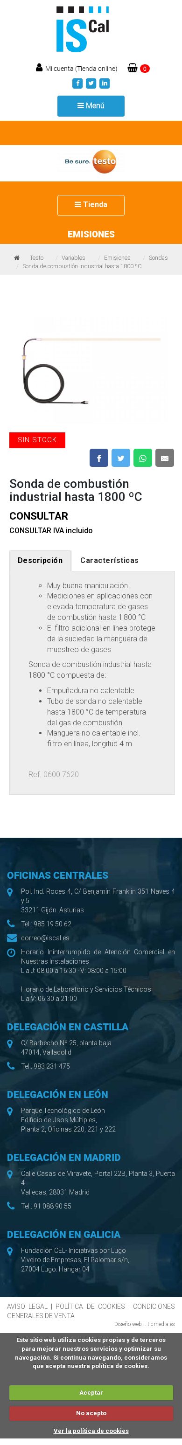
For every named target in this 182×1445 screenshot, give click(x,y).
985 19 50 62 (52, 924)
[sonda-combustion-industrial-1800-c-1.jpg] (91, 366)
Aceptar (91, 1392)
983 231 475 (52, 1066)
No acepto (91, 1413)
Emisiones (117, 257)
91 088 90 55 (52, 1206)
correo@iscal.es (45, 938)
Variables (73, 257)
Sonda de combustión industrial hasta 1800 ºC (82, 266)
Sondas (158, 257)
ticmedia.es (161, 1324)
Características (109, 560)
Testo (36, 257)
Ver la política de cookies (91, 1430)
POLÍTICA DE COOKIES (90, 1306)
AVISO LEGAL (27, 1306)
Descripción (40, 560)
